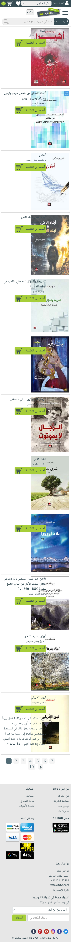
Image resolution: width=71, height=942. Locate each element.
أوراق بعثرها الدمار (35, 636)
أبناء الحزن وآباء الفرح (33, 217)
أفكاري (42, 155)
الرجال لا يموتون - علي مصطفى (27, 399)
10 (31, 766)
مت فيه (41, 338)
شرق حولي (40, 458)
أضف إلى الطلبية (35, 42)
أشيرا (43, 31)
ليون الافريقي (38, 697)
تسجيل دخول (58, 3)
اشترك (19, 917)
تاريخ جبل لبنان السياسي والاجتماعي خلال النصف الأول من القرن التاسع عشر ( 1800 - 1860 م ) (25, 584)
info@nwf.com (59, 885)
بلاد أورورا (40, 516)
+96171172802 (60, 881)
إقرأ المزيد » (14, 744)
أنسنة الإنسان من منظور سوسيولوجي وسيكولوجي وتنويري (25, 96)
